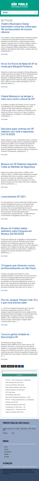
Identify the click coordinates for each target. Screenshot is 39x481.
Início (5, 447)
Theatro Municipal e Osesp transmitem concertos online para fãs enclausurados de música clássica (18, 28)
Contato (6, 456)
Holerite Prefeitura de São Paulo (15, 390)
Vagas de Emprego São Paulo (14, 412)
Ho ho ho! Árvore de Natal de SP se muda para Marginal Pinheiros (19, 65)
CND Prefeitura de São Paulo (14, 382)
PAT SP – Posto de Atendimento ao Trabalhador (19, 399)
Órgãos (6, 454)
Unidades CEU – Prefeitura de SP (15, 409)
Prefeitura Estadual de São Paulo (15, 404)
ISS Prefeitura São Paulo (12, 395)
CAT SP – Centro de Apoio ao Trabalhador (18, 380)
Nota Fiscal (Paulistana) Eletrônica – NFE (17, 397)
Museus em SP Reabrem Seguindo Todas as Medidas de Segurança (19, 165)
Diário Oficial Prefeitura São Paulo (15, 387)
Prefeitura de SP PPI (11, 402)
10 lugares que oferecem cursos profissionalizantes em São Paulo (18, 267)
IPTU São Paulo (10, 392)
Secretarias (7, 452)
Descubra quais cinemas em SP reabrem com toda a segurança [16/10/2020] (17, 131)
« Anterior (10, 366)
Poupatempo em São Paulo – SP (15, 407)
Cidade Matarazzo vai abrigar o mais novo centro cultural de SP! (18, 97)
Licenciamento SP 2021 (13, 196)
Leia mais (4, 54)
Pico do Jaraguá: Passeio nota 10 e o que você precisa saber (19, 301)
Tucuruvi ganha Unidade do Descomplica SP (15, 335)
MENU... (6, 12)
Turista (6, 449)
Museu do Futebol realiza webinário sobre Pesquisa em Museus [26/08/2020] (16, 231)
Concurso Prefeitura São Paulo (14, 385)
